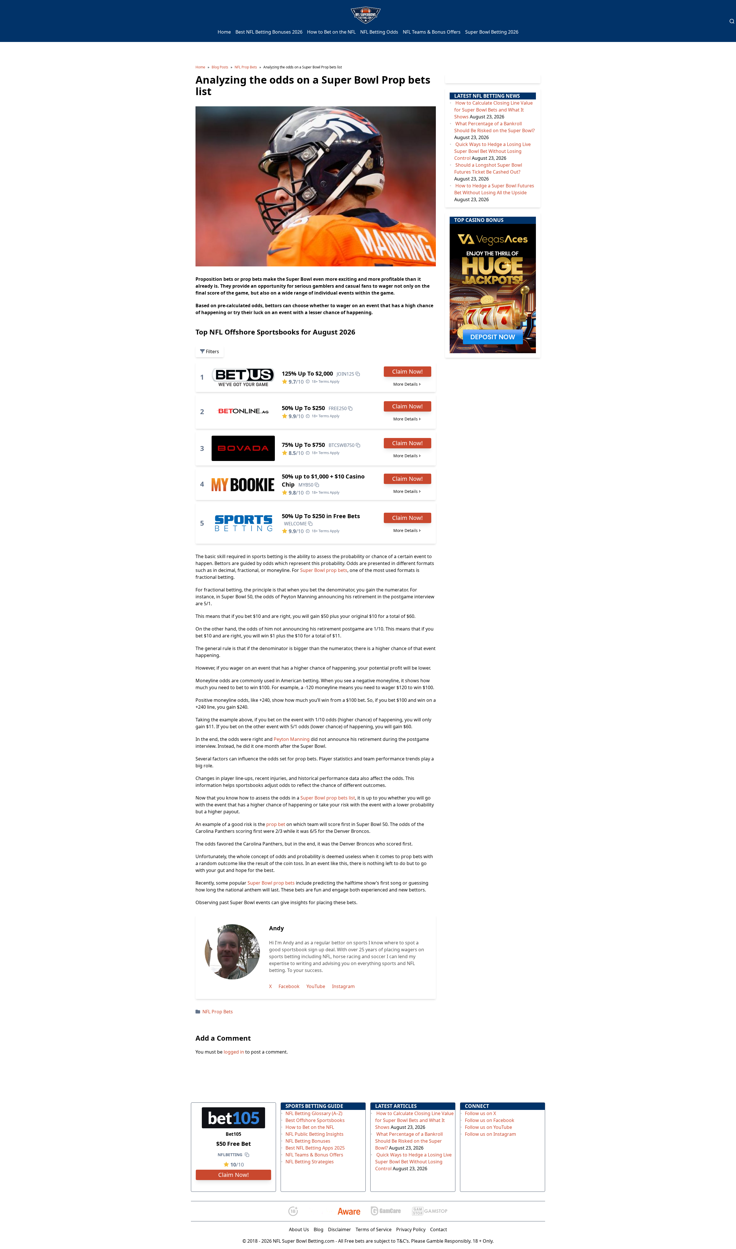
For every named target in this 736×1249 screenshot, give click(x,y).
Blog (318, 1229)
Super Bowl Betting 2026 (491, 32)
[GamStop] (429, 1211)
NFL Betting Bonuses (307, 1141)
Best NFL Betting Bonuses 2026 (268, 32)
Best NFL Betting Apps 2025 (315, 1148)
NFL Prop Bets (246, 67)
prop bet (275, 824)
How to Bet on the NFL (331, 32)
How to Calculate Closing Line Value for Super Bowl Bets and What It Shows (493, 110)
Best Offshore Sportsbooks (315, 1120)
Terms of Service (374, 1229)
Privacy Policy (410, 1229)
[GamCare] (385, 1211)
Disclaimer (339, 1229)
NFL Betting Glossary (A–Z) (313, 1113)
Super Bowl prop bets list (327, 798)
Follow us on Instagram (490, 1134)
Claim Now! (407, 371)
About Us (299, 1229)
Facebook (289, 986)
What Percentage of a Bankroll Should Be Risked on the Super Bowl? (409, 1141)
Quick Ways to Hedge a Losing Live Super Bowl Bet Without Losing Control (492, 151)
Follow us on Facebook (489, 1120)
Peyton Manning (292, 739)
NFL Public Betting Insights (314, 1134)
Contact (438, 1229)
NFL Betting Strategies (309, 1161)
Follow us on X (480, 1113)
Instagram (343, 986)
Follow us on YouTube (488, 1127)
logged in (234, 1052)
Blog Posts (220, 67)
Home (224, 32)
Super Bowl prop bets (323, 570)
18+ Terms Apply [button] (326, 381)
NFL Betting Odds (379, 32)
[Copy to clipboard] (357, 373)
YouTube (315, 986)
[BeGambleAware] (334, 1211)
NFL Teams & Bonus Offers (432, 32)
